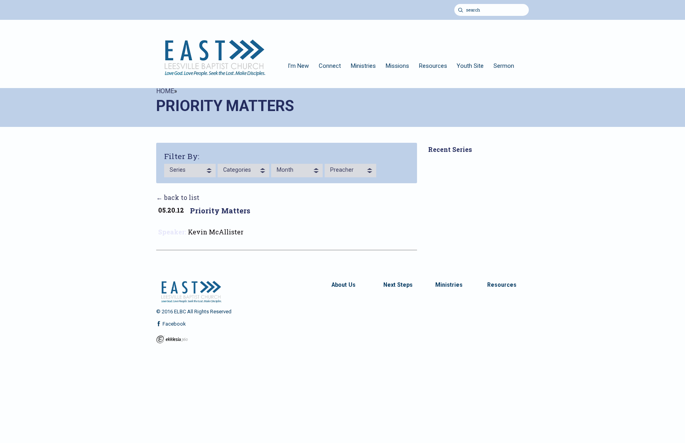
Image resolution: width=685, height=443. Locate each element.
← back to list (177, 197)
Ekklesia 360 (172, 339)
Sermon (504, 65)
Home (165, 91)
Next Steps (398, 285)
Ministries (363, 65)
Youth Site (470, 65)
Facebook (173, 323)
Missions (397, 65)
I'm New (298, 65)
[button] (190, 170)
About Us (343, 285)
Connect (330, 65)
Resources (433, 65)
